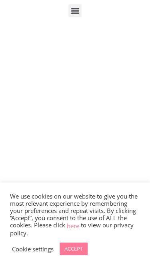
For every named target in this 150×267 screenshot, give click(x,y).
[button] (75, 10)
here (73, 226)
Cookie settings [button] (33, 249)
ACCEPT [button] (73, 248)
